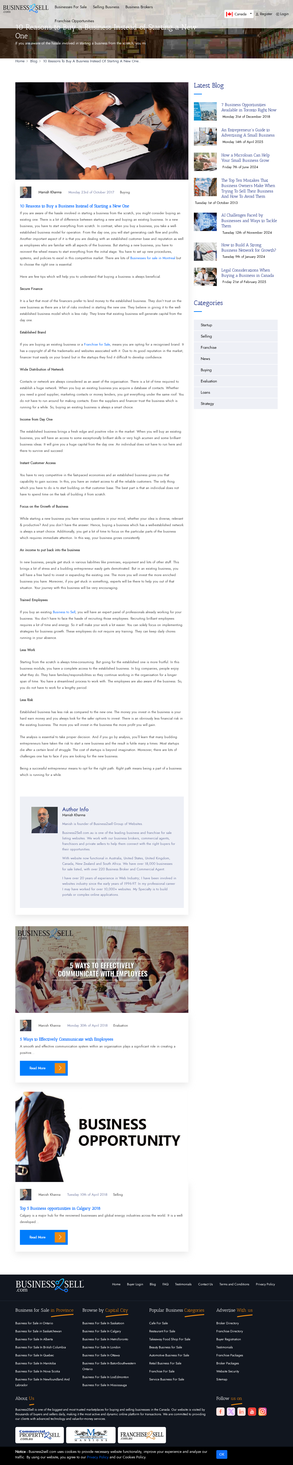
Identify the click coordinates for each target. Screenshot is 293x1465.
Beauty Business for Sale (165, 1347)
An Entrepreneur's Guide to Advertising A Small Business (248, 132)
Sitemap (221, 1379)
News (205, 359)
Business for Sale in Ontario (34, 1323)
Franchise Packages (229, 1355)
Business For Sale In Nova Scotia (37, 1371)
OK (221, 1454)
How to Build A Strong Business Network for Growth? (248, 247)
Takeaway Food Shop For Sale (169, 1339)
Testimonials (183, 1284)
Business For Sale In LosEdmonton (105, 1377)
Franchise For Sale (161, 1371)
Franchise (209, 347)
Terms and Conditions (234, 1284)
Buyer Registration (228, 1339)
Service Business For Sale (166, 1379)
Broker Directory (227, 1323)
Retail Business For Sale (165, 1363)
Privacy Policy (265, 1284)
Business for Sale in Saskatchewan (38, 1331)
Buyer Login (135, 1284)
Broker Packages (227, 1363)
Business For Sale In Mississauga (104, 1385)
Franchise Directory (229, 1331)
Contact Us (205, 1284)
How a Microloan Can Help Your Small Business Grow (245, 158)
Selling (118, 1194)
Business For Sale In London (101, 1347)
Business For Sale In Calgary (101, 1331)
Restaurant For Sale (162, 1331)
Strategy (207, 404)
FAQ (165, 1284)
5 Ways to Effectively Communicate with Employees (66, 1039)
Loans (205, 392)
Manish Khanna (49, 1025)
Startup (206, 325)
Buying (125, 192)
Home (116, 1284)
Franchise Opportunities (74, 21)
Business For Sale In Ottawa (101, 1355)
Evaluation (120, 1025)
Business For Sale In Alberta (34, 1339)
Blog (153, 1284)
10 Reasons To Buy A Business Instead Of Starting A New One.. (92, 61)
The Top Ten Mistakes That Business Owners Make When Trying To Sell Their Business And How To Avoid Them (248, 188)
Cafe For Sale (158, 1323)
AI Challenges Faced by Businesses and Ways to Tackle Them (249, 220)
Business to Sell (64, 612)
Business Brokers (139, 7)
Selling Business (106, 7)
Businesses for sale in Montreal (152, 258)
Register (265, 14)
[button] (239, 14)
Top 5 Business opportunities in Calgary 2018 (60, 1208)
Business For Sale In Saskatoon (103, 1323)
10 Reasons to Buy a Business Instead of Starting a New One (74, 206)
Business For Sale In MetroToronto (105, 1339)
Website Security (227, 1371)
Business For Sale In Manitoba (35, 1363)
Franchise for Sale (97, 344)
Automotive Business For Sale (169, 1355)
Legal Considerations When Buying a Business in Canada (247, 273)
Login (284, 14)
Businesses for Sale (71, 7)
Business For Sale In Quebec (34, 1355)
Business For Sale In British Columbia (40, 1347)
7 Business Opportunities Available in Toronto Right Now (249, 107)
